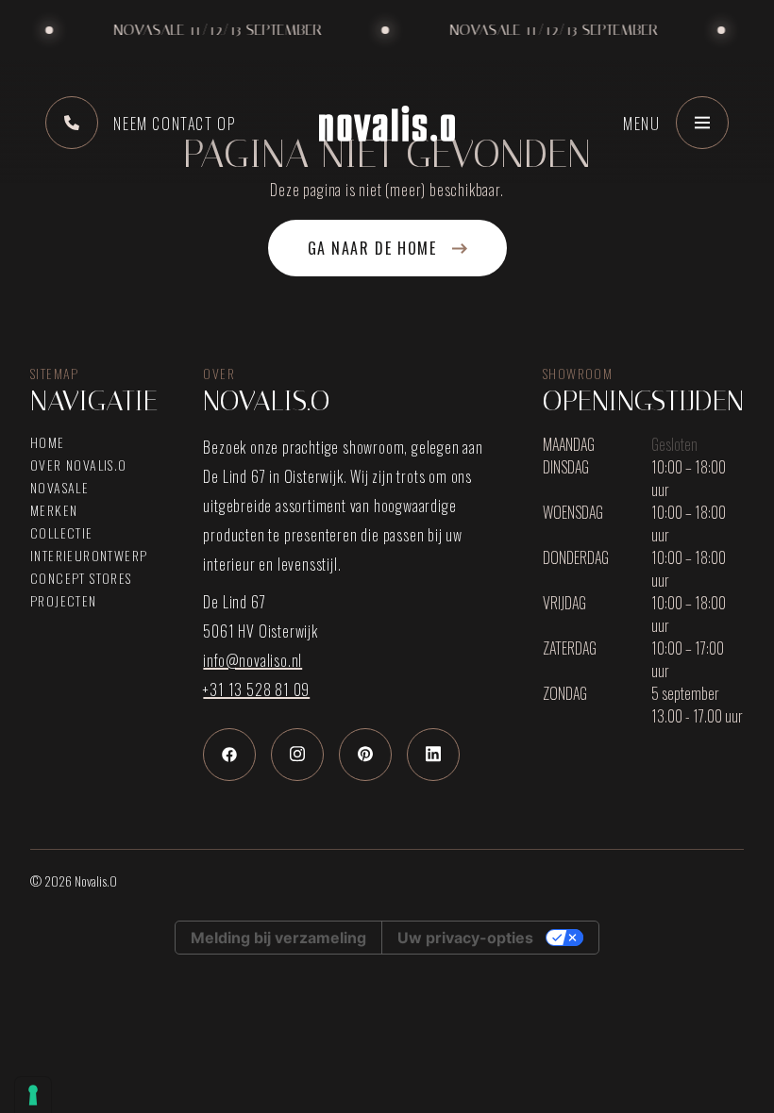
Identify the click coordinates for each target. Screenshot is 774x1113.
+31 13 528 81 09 (256, 689)
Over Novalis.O (78, 465)
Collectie (61, 532)
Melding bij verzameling (278, 937)
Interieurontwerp (88, 555)
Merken (53, 510)
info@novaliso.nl (252, 660)
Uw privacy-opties (465, 937)
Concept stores (81, 578)
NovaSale (59, 487)
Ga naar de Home (372, 248)
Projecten (63, 600)
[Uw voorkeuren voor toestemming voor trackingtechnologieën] (33, 1095)
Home (47, 442)
